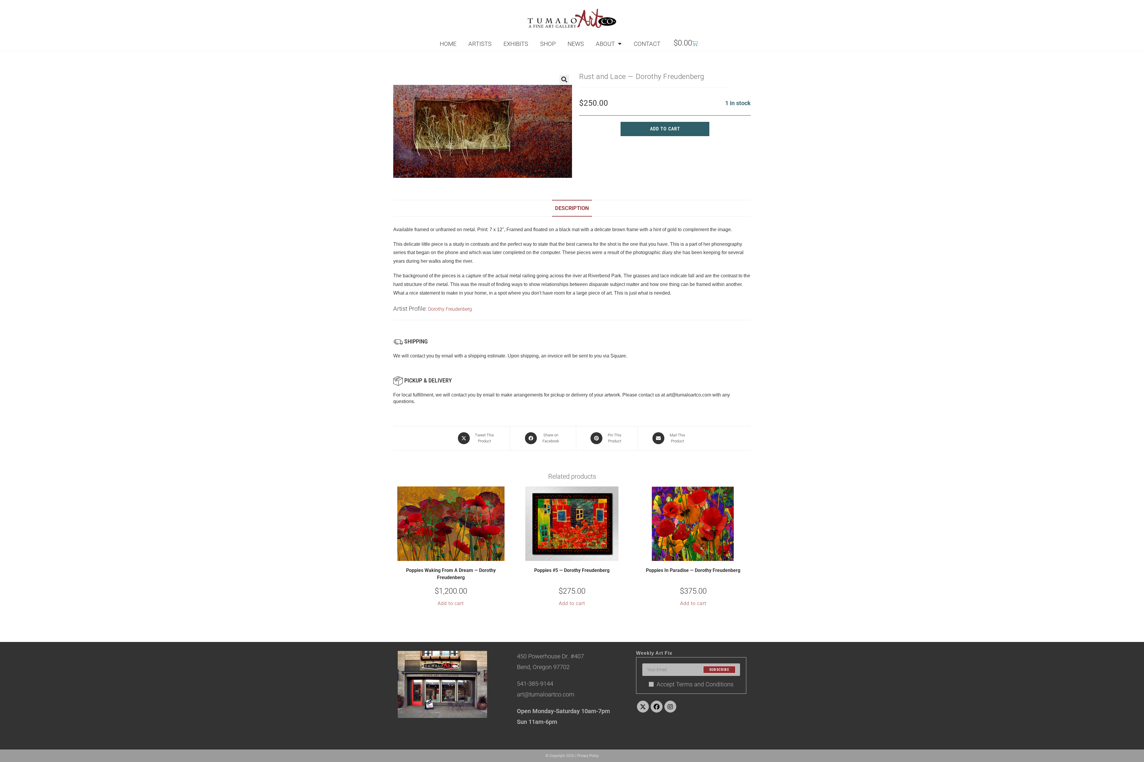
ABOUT (605, 43)
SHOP (548, 43)
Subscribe (719, 670)
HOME (448, 43)
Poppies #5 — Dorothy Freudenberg (572, 570)
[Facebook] (657, 707)
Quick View (455, 556)
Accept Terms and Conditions (695, 684)
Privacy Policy (588, 756)
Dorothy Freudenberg (450, 309)
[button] (564, 79)
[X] (643, 707)
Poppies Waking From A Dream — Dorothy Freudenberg (451, 573)
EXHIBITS (515, 43)
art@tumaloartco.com (688, 394)
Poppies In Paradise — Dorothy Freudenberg (693, 570)
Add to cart (665, 129)
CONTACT (647, 43)
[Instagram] (670, 707)
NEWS (576, 43)
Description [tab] (572, 208)
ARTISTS (480, 43)
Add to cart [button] (451, 603)
